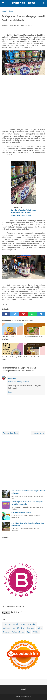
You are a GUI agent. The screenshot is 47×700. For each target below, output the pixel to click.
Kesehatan (30, 628)
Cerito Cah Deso (23, 3)
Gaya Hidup (32, 624)
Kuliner (39, 628)
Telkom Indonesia (18, 632)
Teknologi (6, 632)
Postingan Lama (38, 433)
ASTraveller (12, 378)
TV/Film (35, 632)
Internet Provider (18, 628)
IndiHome (6, 628)
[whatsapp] (32, 314)
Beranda (23, 689)
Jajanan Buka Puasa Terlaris (21, 215)
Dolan (23, 624)
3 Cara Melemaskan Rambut (21, 513)
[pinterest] (23, 314)
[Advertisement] (23, 103)
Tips (28, 632)
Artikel (15, 624)
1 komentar (28, 25)
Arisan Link (6, 624)
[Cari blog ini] (44, 3)
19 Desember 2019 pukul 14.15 (18, 382)
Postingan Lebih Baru (10, 433)
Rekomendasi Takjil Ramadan (21, 213)
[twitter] (14, 314)
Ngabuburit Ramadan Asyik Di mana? (23, 210)
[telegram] (41, 314)
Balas (10, 392)
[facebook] (6, 314)
